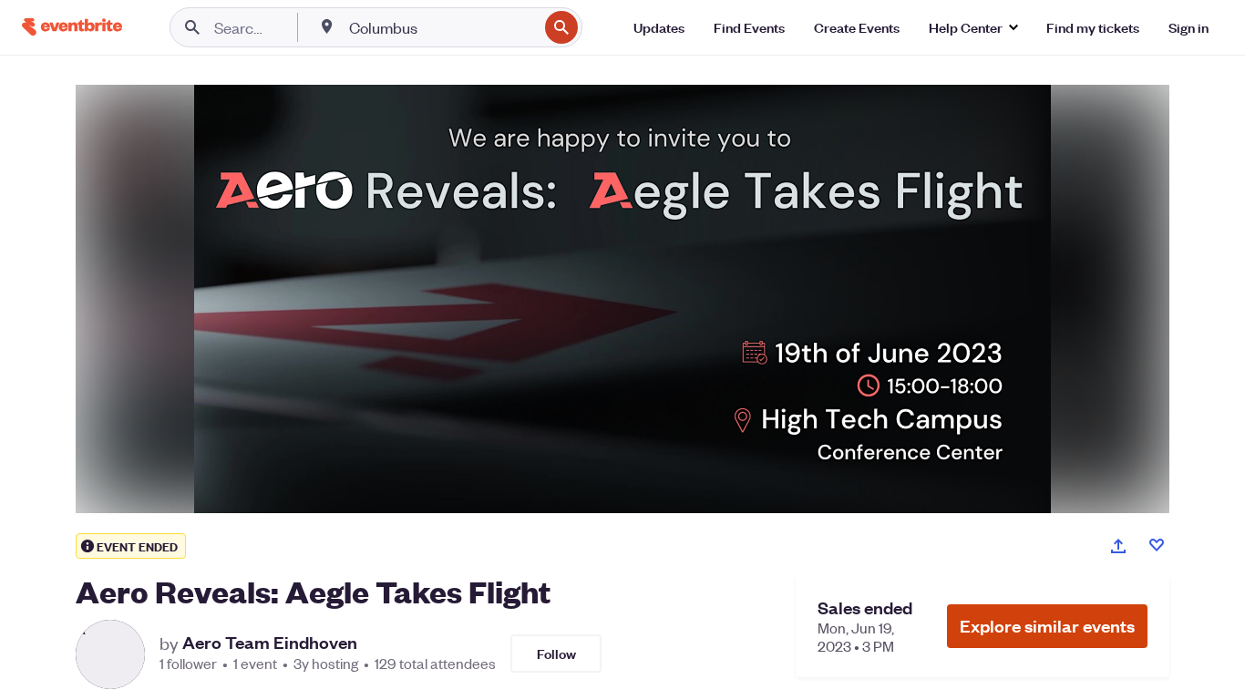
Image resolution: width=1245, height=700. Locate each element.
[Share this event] (1118, 546)
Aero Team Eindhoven (269, 642)
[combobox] (441, 27)
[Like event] (1156, 545)
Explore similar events (1047, 625)
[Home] (72, 27)
